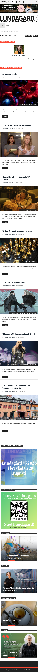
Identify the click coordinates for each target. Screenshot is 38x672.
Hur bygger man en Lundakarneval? (16, 555)
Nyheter (33, 419)
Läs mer (5, 116)
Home (1, 31)
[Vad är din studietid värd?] (19, 645)
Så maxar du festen (10, 74)
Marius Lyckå (6, 655)
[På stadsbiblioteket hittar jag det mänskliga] (19, 581)
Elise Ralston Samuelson (10, 558)
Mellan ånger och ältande (12, 620)
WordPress (29, 670)
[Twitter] (20, 2)
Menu (8, 26)
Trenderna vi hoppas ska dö (13, 282)
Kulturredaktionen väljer (28, 104)
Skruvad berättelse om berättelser (16, 125)
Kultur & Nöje (24, 156)
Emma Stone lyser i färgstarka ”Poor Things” (17, 178)
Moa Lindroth (7, 590)
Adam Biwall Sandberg (19, 55)
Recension (33, 156)
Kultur (15, 365)
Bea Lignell (6, 623)
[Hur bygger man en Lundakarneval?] (19, 548)
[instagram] (23, 2)
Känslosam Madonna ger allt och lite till (18, 334)
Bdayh (17, 670)
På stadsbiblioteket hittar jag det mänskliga (18, 588)
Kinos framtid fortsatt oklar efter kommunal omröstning (16, 386)
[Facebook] (16, 2)
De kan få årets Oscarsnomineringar (17, 231)
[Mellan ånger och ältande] (19, 613)
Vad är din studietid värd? (12, 652)
